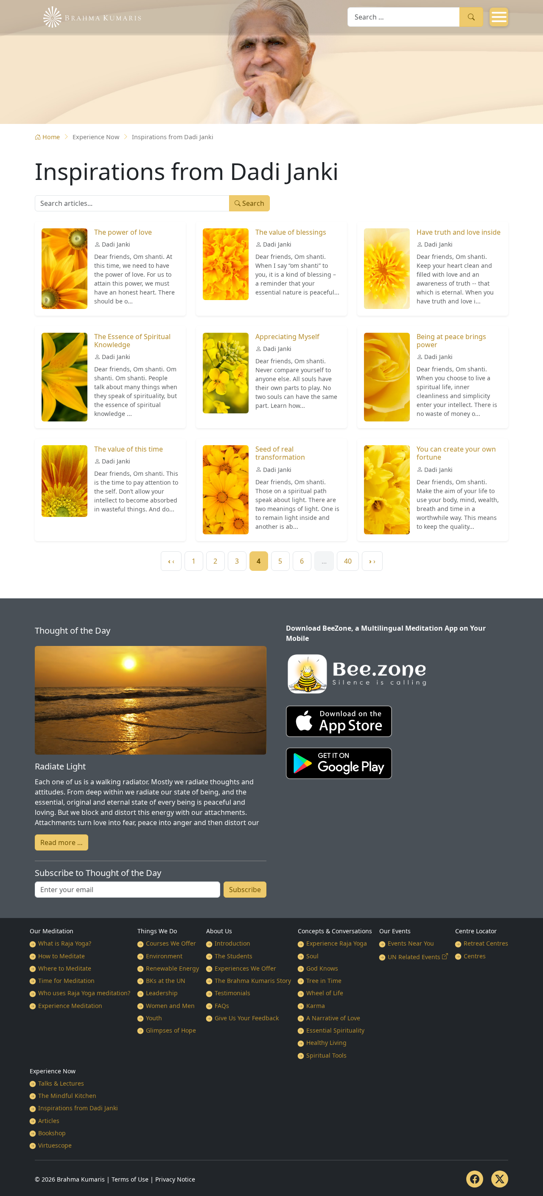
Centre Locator (476, 931)
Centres (475, 956)
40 (348, 561)
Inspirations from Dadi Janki (78, 1108)
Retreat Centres (486, 943)
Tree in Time (323, 981)
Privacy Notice (175, 1179)
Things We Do (157, 931)
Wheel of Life (324, 993)
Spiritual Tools (326, 1055)
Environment (164, 956)
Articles (48, 1121)
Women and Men (170, 1006)
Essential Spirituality (335, 1030)
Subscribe (245, 889)
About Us (219, 931)
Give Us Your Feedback (247, 1018)
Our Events (395, 931)
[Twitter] (499, 1179)
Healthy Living (326, 1043)
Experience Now (53, 1071)
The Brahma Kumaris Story (253, 981)
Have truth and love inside (459, 232)
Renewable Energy (172, 968)
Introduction (232, 943)
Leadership (162, 993)
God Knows (322, 968)
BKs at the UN (165, 981)
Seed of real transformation (280, 453)
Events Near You (411, 943)
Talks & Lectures (61, 1083)
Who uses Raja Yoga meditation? (84, 993)
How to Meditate (61, 956)
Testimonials (232, 993)
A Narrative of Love (333, 1018)
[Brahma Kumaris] (88, 16)
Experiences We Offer (245, 968)
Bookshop (52, 1133)
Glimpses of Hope (171, 1030)
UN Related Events (414, 957)
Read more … (61, 842)
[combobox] (403, 16)
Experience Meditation (70, 1006)
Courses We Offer (171, 943)
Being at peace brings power (451, 340)
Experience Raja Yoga (336, 943)
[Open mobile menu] (499, 17)
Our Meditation (51, 931)
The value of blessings (290, 232)
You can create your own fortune (456, 453)
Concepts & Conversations (335, 931)
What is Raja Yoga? (64, 943)
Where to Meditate (64, 968)
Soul (312, 956)
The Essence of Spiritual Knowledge (132, 340)
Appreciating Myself (287, 336)
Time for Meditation (66, 981)
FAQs (222, 1006)
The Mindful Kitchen (67, 1096)
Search (471, 16)
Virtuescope (55, 1145)
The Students (233, 956)
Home (51, 137)
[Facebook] (474, 1179)
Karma (315, 1006)
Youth (154, 1018)
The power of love (123, 232)
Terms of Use (130, 1179)
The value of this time (128, 449)
